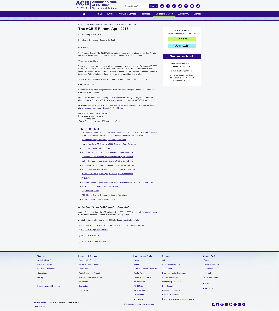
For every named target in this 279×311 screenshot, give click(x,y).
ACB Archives (168, 269)
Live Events (139, 299)
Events (110, 14)
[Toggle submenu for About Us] (104, 14)
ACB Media (83, 282)
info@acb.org (186, 71)
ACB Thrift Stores (211, 277)
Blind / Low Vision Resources (174, 273)
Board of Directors (44, 264)
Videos (137, 264)
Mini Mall (207, 273)
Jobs (164, 260)
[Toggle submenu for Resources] (152, 14)
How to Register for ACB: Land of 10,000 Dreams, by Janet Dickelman (109, 144)
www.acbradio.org (118, 100)
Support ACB (183, 14)
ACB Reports (139, 282)
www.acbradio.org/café (130, 220)
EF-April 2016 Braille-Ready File (93, 241)
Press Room (139, 295)
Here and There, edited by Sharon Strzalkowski (100, 186)
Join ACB (181, 45)
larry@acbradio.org (140, 225)
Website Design (39, 302)
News (136, 260)
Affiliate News (87, 178)
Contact (197, 14)
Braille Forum (108, 24)
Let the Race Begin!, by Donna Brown (96, 148)
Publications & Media (164, 14)
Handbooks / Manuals (171, 290)
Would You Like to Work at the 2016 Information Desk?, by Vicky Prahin (109, 152)
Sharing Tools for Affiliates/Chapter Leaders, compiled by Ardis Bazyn (108, 169)
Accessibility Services (88, 260)
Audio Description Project (89, 273)
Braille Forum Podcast (143, 277)
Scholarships (84, 269)
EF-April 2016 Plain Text (90, 235)
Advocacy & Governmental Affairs (93, 277)
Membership (84, 290)
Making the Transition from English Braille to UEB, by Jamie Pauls (107, 161)
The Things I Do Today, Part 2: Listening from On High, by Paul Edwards (109, 165)
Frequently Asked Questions (48, 286)
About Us (98, 14)
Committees (42, 273)
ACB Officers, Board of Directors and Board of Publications (104, 195)
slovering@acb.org (149, 212)
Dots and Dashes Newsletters (146, 269)
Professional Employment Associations (178, 299)
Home (84, 14)
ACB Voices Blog (141, 290)
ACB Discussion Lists (171, 264)
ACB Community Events (89, 264)
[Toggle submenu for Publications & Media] (174, 14)
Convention (83, 286)
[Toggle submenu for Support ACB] (190, 14)
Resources (145, 14)
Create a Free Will (211, 264)
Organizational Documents (48, 260)
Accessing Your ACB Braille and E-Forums (98, 199)
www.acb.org (127, 98)
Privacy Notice (39, 306)
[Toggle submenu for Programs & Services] (138, 14)
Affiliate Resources (170, 277)
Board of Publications (46, 269)
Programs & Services (127, 14)
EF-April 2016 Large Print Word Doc (94, 230)
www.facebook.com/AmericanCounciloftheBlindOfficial (101, 108)
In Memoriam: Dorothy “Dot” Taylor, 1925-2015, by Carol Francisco (107, 174)
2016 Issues (119, 24)
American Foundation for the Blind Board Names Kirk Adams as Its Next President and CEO (117, 182)
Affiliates (40, 282)
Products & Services (170, 295)
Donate (182, 39)
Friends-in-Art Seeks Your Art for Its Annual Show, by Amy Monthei (107, 157)
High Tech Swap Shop (90, 191)
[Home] (97, 5)
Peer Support (167, 286)
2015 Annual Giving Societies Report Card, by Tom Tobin (104, 140)
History (40, 277)
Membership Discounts (171, 282)
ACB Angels (209, 269)
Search (153, 6)
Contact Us (208, 289)
